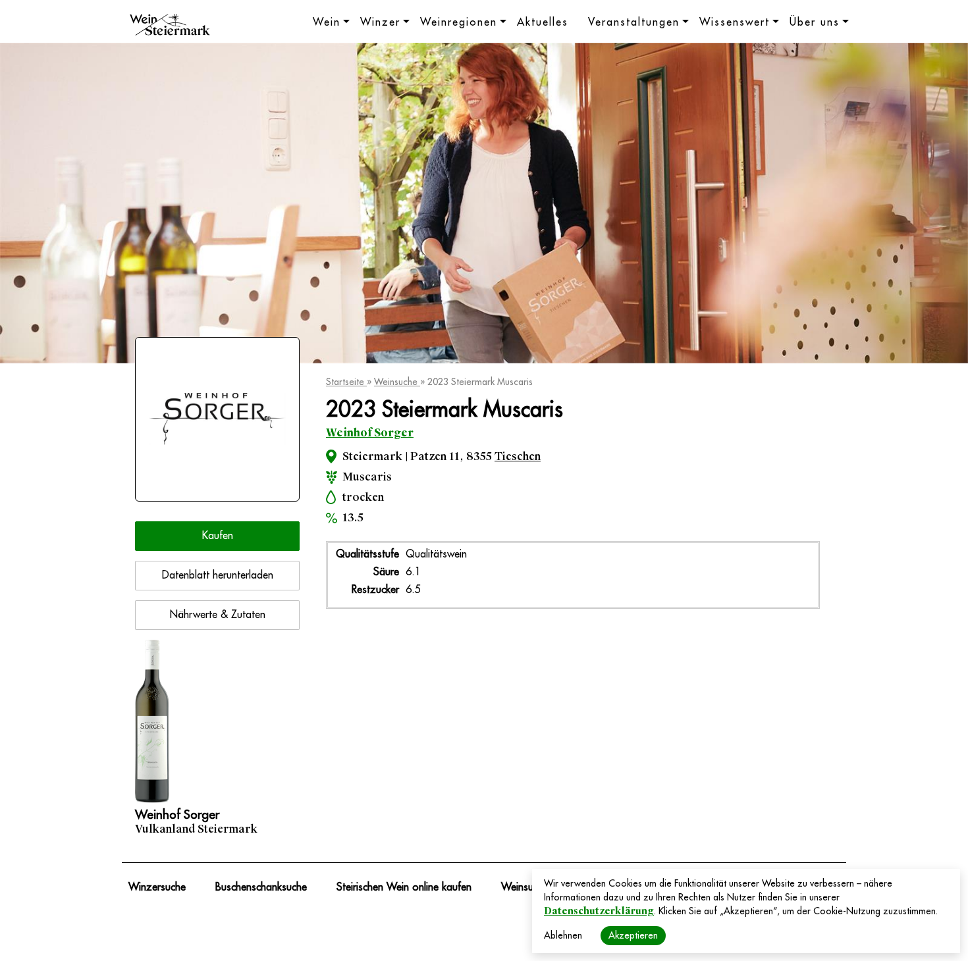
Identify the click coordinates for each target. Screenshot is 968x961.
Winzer (380, 22)
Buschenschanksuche (261, 887)
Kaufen (217, 536)
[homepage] (170, 26)
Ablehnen (563, 935)
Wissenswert (734, 22)
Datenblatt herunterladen (217, 575)
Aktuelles (542, 22)
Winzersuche (157, 887)
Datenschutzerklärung (599, 911)
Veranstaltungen (634, 22)
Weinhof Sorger (370, 433)
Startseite (346, 381)
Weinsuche (397, 381)
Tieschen (518, 456)
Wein (326, 22)
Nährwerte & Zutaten (217, 615)
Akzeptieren (633, 935)
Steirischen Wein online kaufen (403, 887)
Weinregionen (458, 22)
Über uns (815, 22)
